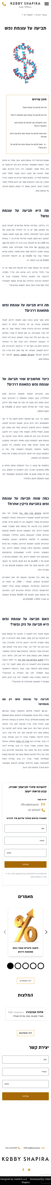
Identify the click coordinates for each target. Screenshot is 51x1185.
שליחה (25, 864)
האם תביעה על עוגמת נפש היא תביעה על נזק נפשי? (28, 146)
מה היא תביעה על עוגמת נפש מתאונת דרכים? (28, 115)
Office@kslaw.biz (30, 804)
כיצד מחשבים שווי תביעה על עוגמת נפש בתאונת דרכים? (30, 124)
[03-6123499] (4, 4)
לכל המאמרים (25, 980)
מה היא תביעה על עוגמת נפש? (34, 107)
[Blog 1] (18, 966)
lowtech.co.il (20, 1179)
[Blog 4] (41, 966)
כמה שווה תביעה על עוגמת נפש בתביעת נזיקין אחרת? (28, 135)
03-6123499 (34, 810)
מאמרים (27, 15)
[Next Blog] (46, 932)
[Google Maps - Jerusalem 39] (25, 1122)
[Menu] (46, 4)
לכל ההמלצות (25, 1033)
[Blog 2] (25, 966)
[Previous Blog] (5, 932)
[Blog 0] (10, 966)
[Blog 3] (33, 966)
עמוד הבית (40, 15)
